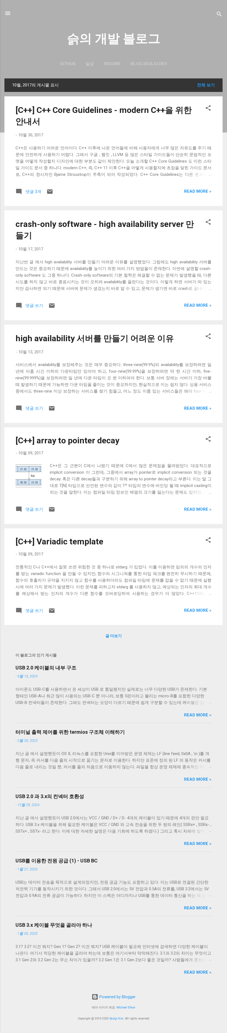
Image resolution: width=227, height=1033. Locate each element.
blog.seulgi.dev (149, 63)
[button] (208, 109)
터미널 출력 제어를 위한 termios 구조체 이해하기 (70, 732)
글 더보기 (113, 636)
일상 (90, 63)
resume (112, 63)
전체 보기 (206, 85)
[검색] (219, 15)
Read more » (197, 191)
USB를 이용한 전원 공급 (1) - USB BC (56, 861)
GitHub (68, 63)
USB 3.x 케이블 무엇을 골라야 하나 (54, 925)
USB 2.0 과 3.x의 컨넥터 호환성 (50, 796)
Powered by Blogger (117, 996)
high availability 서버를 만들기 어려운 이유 (95, 338)
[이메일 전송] (50, 193)
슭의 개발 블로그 (113, 38)
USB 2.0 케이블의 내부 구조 (46, 668)
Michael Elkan (126, 1007)
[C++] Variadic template (59, 541)
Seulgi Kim (116, 1018)
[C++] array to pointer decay (67, 440)
